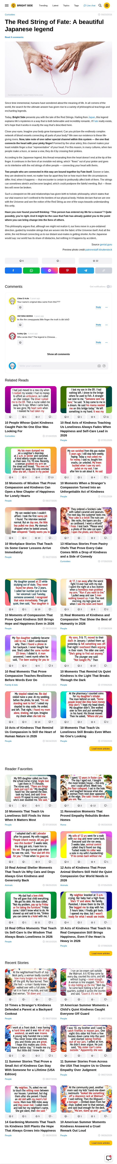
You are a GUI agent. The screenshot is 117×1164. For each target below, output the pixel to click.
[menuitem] (43, 5)
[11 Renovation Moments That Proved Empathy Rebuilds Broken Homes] (86, 789)
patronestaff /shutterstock (98, 249)
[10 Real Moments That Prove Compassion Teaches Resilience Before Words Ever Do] (31, 649)
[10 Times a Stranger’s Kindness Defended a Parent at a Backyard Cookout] (31, 983)
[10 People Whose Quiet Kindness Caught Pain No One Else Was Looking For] (31, 400)
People (63, 440)
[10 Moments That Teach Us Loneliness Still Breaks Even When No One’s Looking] (86, 705)
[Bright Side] (22, 5)
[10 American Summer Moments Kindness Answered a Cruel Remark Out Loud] (86, 1099)
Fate (95, 121)
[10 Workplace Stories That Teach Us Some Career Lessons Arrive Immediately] (31, 521)
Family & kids (11, 684)
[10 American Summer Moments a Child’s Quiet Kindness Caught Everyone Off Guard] (86, 983)
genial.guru (106, 244)
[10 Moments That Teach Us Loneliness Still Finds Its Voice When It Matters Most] (31, 789)
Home (63, 824)
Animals (8, 885)
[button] (21, 261)
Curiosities (10, 14)
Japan (91, 117)
